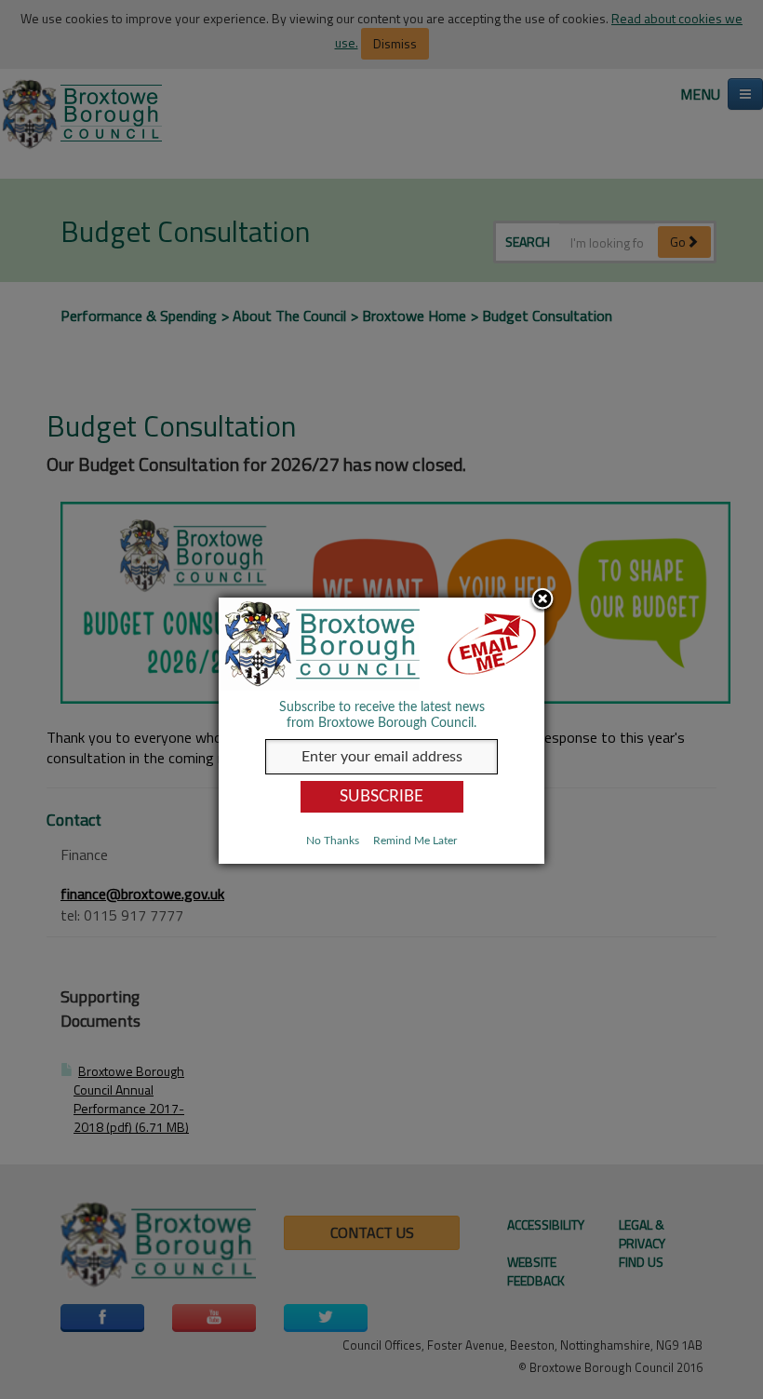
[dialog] (381, 730)
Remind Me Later (415, 840)
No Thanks (332, 840)
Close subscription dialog (542, 600)
